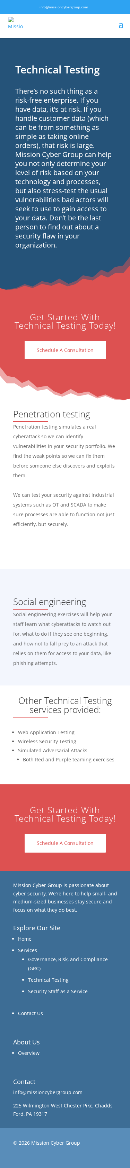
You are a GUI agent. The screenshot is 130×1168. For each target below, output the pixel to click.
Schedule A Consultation (65, 350)
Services (27, 950)
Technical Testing (48, 980)
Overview (29, 1053)
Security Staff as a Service (58, 991)
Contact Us (30, 1013)
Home (25, 938)
